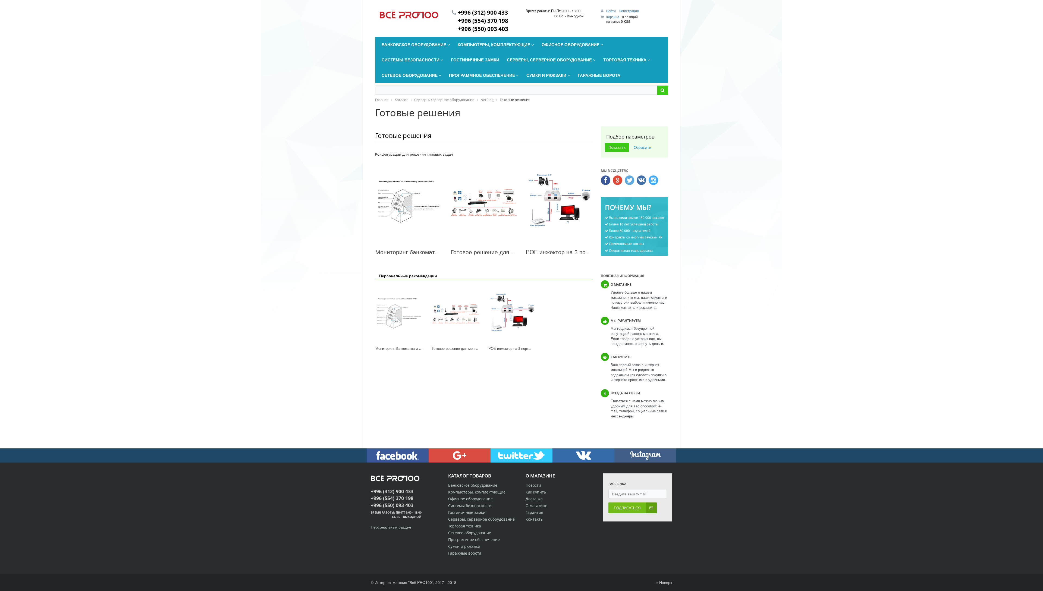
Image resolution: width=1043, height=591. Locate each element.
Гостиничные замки (466, 512)
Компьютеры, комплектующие (476, 492)
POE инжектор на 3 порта (560, 252)
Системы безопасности (470, 505)
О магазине (536, 505)
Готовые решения (403, 135)
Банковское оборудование (472, 485)
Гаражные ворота (464, 553)
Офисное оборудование (470, 498)
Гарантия (534, 512)
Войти (611, 10)
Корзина (612, 16)
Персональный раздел (391, 527)
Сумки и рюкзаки (464, 546)
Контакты (535, 519)
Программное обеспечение (474, 539)
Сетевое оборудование (469, 532)
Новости (533, 485)
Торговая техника (464, 526)
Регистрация (629, 10)
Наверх (665, 582)
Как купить (536, 492)
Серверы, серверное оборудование (481, 519)
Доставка (534, 498)
